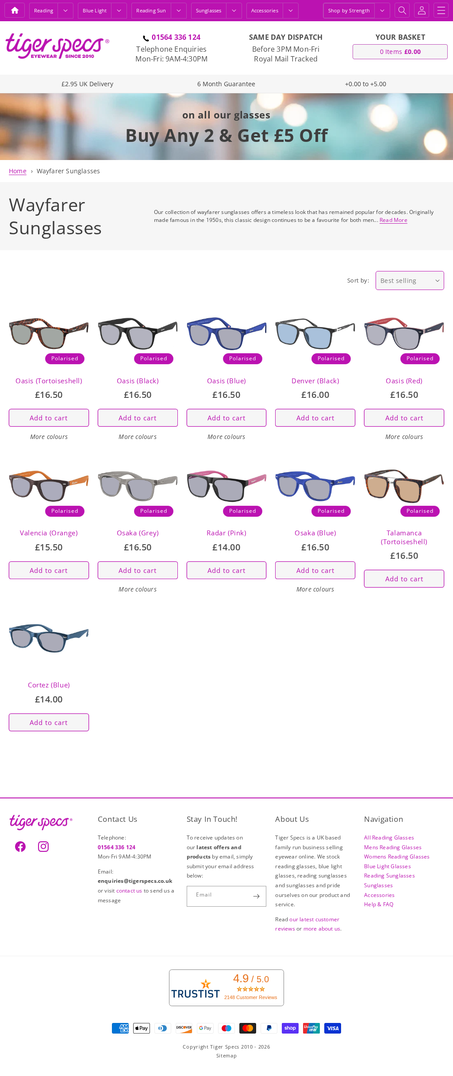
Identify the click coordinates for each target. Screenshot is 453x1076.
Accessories (264, 10)
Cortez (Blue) (49, 685)
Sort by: (358, 280)
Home (18, 171)
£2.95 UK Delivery (87, 84)
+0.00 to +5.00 (365, 84)
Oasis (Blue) (226, 381)
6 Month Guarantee (226, 84)
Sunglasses (209, 10)
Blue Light (95, 10)
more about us (322, 928)
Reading (43, 10)
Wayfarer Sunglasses (68, 171)
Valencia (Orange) (48, 533)
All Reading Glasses (389, 837)
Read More (393, 220)
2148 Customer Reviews (250, 997)
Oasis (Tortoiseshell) (48, 381)
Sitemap (226, 1055)
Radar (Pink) (226, 533)
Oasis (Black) (138, 381)
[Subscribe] (256, 896)
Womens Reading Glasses (397, 856)
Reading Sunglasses (389, 875)
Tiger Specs (224, 1046)
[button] (65, 11)
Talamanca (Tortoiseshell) (404, 537)
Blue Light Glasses (387, 866)
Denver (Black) (315, 381)
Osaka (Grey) (138, 533)
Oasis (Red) (404, 381)
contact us (130, 890)
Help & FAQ (378, 904)
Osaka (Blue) (315, 533)
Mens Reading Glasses (393, 847)
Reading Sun (151, 10)
